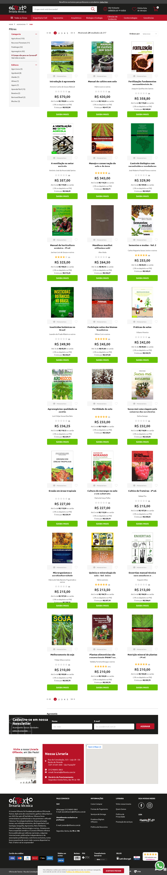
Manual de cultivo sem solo (102, 81)
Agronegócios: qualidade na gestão (62, 410)
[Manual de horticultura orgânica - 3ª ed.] (62, 220)
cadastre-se (113, 10)
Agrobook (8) (16, 73)
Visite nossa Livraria (123, 804)
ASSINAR (145, 726)
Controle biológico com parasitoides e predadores (142, 165)
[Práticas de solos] (142, 302)
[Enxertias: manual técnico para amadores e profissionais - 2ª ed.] (142, 548)
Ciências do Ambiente (112, 17)
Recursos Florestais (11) (20, 43)
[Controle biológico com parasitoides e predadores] (142, 138)
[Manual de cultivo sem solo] (102, 56)
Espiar (59, 76)
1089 (31, 24)
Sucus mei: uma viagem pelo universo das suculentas (142, 410)
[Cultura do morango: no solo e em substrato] (102, 466)
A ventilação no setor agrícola (62, 165)
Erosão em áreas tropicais (62, 490)
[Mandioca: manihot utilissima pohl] (102, 220)
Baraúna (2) (15, 93)
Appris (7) (15, 85)
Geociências (149, 17)
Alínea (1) (15, 81)
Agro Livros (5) (16, 69)
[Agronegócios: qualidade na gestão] (62, 384)
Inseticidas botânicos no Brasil (62, 328)
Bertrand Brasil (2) (18, 97)
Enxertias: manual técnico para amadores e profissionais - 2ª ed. (142, 575)
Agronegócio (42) (18, 51)
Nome (54, 721)
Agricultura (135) (18, 38)
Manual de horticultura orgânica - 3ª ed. (62, 246)
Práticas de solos (142, 327)
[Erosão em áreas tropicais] (62, 466)
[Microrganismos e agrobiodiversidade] (62, 548)
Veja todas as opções (18, 58)
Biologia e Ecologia (94, 17)
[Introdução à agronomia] (62, 56)
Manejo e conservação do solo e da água (102, 165)
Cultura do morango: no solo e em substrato (102, 492)
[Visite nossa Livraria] (21, 806)
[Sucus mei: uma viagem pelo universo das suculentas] (142, 384)
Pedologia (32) (17, 47)
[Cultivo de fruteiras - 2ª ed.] (142, 466)
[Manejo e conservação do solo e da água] (102, 138)
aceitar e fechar (113, 871)
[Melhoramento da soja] (62, 630)
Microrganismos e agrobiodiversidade (62, 574)
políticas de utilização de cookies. (78, 872)
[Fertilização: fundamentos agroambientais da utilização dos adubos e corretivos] (142, 56)
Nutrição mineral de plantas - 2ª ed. (142, 656)
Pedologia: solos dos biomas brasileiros (102, 328)
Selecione (146, 34)
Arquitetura (76, 17)
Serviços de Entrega (98, 814)
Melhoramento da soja (62, 654)
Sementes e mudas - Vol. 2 (142, 245)
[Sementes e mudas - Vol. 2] (142, 220)
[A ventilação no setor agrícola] (62, 138)
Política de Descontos (99, 827)
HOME (11, 24)
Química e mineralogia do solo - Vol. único (102, 574)
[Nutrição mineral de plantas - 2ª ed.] (142, 630)
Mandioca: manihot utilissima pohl (102, 246)
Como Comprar (96, 804)
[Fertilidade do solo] (102, 384)
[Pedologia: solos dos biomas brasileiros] (102, 302)
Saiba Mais (104, 2)
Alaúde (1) (15, 77)
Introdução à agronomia (62, 81)
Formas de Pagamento (99, 809)
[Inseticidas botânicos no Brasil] (62, 302)
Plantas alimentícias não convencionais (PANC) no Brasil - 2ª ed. (102, 657)
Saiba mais (62, 114)
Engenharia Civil (40, 17)
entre (123, 10)
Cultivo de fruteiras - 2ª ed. (142, 490)
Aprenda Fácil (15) (18, 89)
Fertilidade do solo (102, 408)
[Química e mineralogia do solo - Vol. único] (102, 548)
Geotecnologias (130, 17)
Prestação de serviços (124, 822)
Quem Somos (121, 809)
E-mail (97, 721)
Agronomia (58, 17)
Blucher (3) (15, 101)
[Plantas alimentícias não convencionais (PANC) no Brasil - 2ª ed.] (102, 630)
